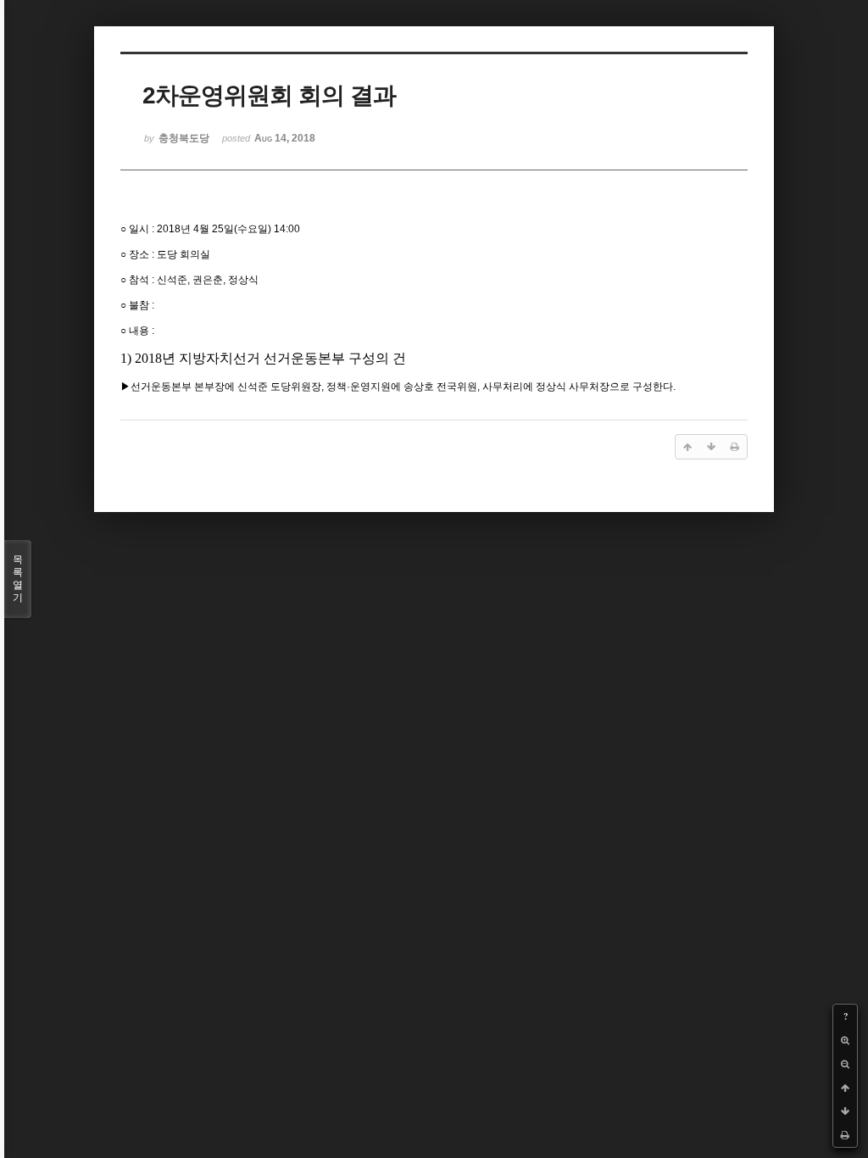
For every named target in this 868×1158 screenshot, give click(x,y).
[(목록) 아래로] (845, 1111)
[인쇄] (845, 1135)
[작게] (845, 1064)
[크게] (845, 1040)
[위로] (845, 1088)
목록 (18, 579)
